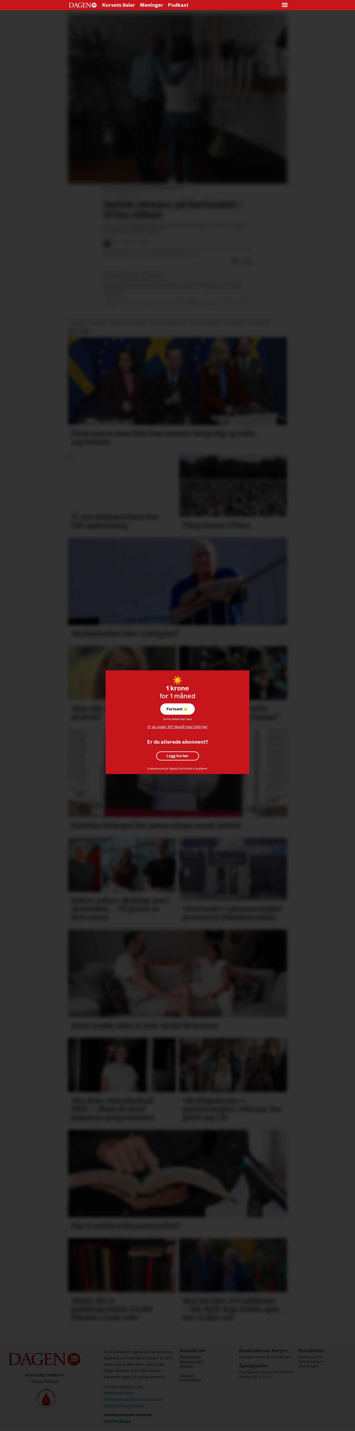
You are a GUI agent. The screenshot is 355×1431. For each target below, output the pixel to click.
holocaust (233, 322)
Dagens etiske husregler (124, 1405)
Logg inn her (178, 756)
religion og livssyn (128, 322)
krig (194, 322)
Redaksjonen (190, 1357)
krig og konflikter (167, 322)
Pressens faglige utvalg (123, 1386)
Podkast (178, 5)
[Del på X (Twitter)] (242, 261)
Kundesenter (190, 1380)
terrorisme (259, 322)
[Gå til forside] (83, 5)
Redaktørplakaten (119, 1392)
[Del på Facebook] (235, 261)
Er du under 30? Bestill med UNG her (177, 727)
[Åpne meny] (285, 5)
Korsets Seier (118, 5)
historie (97, 322)
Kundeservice (191, 1362)
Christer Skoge (117, 1421)
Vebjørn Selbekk (44, 1381)
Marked (186, 1366)
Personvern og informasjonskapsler (134, 1399)
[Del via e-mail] (249, 261)
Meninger (151, 5)
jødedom (211, 322)
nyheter (77, 322)
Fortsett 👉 (177, 708)
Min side (187, 1375)
